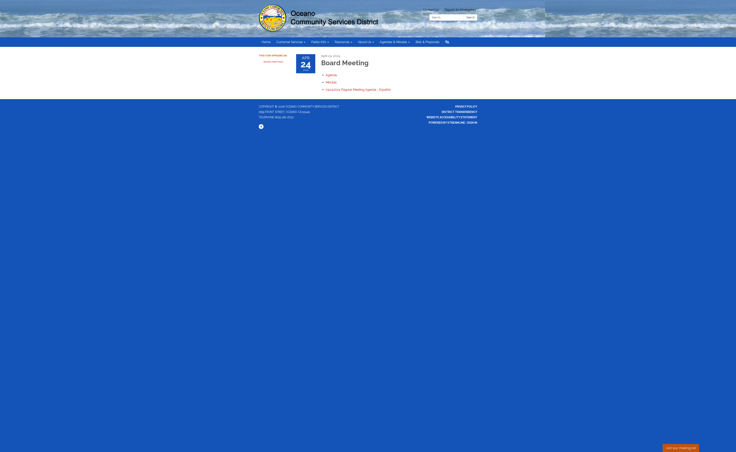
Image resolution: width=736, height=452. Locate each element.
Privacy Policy (466, 106)
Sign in (472, 122)
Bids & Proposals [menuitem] (427, 42)
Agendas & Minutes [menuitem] (393, 42)
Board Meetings (273, 61)
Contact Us (431, 10)
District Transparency (459, 111)
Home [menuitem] (266, 42)
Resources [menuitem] (342, 42)
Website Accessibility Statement (451, 117)
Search (470, 17)
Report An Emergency (460, 10)
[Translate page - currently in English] (447, 42)
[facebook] (261, 128)
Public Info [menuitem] (318, 42)
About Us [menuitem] (364, 42)
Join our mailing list (681, 448)
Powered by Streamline (447, 122)
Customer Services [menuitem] (289, 42)
